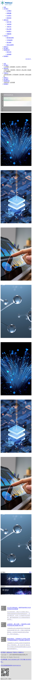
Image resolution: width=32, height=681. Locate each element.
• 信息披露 (12, 82)
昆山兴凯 (9, 29)
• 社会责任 (18, 66)
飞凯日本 (9, 26)
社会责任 (9, 15)
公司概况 (9, 10)
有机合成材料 (10, 45)
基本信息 (9, 52)
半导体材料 (10, 40)
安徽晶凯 (9, 33)
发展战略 (9, 13)
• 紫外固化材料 (7, 74)
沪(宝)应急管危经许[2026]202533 (11, 665)
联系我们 (6, 56)
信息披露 (9, 54)
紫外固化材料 (10, 37)
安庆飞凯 (9, 22)
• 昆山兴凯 (23, 70)
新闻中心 (6, 46)
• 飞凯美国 (12, 70)
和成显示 (9, 31)
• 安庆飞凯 (6, 70)
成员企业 (6, 20)
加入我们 (6, 48)
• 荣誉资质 (23, 66)
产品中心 (6, 35)
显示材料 (9, 42)
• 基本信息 (6, 82)
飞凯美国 (9, 24)
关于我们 (6, 8)
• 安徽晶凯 (8, 71)
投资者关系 (7, 50)
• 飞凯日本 (18, 70)
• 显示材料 (21, 74)
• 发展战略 (12, 66)
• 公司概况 (6, 66)
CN (26, 59)
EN (28, 59)
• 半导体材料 (15, 74)
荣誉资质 (9, 18)
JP (30, 59)
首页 (5, 7)
